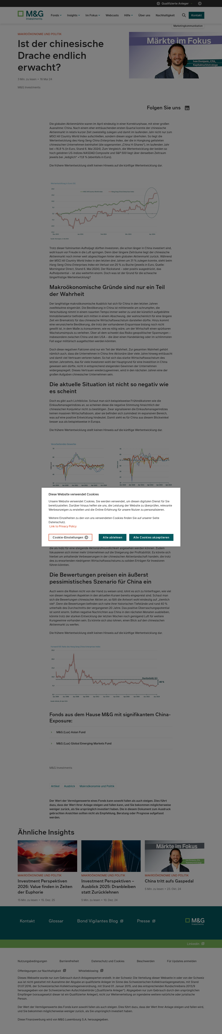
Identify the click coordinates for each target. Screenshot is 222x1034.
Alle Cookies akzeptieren (151, 537)
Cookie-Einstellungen (68, 537)
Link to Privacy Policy (62, 526)
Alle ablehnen (112, 537)
